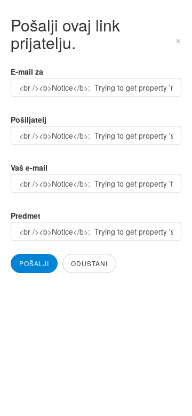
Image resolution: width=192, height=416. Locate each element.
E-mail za (27, 71)
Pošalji (34, 263)
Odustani (89, 263)
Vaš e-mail (29, 167)
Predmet (26, 215)
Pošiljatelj (28, 119)
